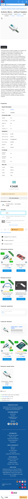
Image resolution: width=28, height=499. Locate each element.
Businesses (13, 414)
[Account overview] (21, 2)
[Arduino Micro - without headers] (6, 330)
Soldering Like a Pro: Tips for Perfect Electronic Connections (13, 469)
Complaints (13, 442)
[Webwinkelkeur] (14, 493)
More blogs (13, 476)
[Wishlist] (17, 2)
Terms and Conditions (12, 438)
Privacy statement (12, 440)
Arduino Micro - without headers (16, 327)
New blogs (13, 467)
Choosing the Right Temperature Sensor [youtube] (13, 470)
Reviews (13, 448)
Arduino (12, 109)
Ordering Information (12, 435)
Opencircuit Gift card (13, 459)
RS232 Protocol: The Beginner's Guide (12, 474)
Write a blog (13, 460)
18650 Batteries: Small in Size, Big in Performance (13, 472)
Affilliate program (12, 462)
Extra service (13, 457)
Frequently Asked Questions (13, 454)
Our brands (13, 452)
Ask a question (9, 311)
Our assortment (13, 450)
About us (13, 447)
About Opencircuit (12, 445)
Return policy (12, 437)
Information (13, 433)
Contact (13, 415)
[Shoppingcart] (25, 2)
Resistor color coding (12, 464)
